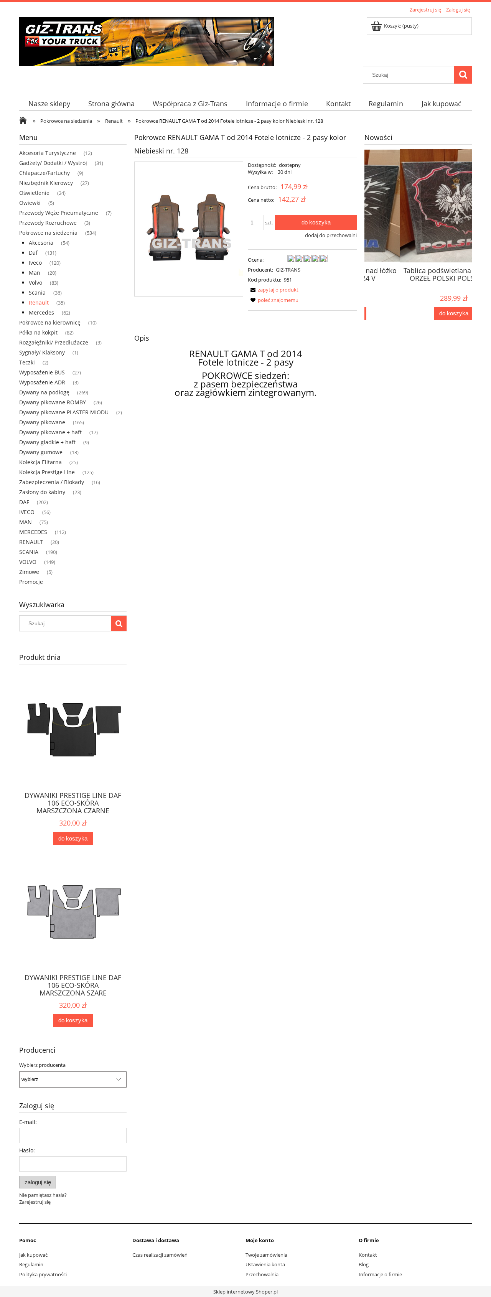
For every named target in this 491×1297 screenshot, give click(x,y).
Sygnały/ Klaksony (42, 352)
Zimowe (29, 571)
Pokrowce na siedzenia (48, 232)
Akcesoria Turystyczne (47, 153)
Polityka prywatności (43, 1274)
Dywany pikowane (42, 422)
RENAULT (31, 541)
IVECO (27, 512)
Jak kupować (33, 1254)
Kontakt (368, 1254)
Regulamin (31, 1264)
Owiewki (30, 202)
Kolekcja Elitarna (40, 462)
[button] (273, 289)
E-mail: (28, 1122)
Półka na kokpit (38, 332)
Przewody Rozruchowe (48, 222)
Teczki (27, 362)
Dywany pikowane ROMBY (52, 402)
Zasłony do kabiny (42, 492)
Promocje (31, 581)
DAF (24, 502)
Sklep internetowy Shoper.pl (245, 1291)
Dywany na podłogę (44, 392)
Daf (33, 252)
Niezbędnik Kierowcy (46, 182)
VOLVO (27, 561)
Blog (364, 1264)
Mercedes (41, 312)
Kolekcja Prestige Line (47, 472)
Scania (37, 292)
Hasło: (27, 1150)
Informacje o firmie (380, 1274)
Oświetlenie (34, 192)
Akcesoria (41, 242)
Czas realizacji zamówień (160, 1254)
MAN (25, 522)
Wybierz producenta (42, 1065)
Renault (39, 302)
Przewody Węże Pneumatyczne (58, 212)
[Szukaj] (463, 75)
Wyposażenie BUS (42, 372)
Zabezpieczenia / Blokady (51, 482)
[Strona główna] (146, 40)
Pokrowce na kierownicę (50, 322)
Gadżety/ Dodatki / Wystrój (53, 162)
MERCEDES (33, 532)
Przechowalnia (262, 1274)
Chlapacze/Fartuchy (44, 172)
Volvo (35, 282)
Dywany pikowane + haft (50, 432)
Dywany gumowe (41, 452)
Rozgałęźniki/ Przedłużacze (53, 342)
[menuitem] (49, 103)
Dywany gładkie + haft (47, 442)
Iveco (35, 262)
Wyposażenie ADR (42, 382)
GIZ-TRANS (288, 269)
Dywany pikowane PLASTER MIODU (64, 412)
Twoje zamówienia (266, 1254)
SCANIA (28, 551)
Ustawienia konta (265, 1264)
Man (34, 272)
